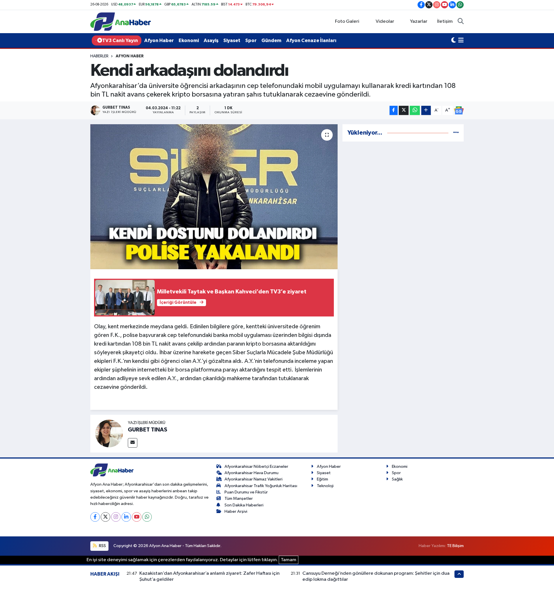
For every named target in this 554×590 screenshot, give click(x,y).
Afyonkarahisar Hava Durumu (251, 473)
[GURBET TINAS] (109, 433)
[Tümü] (456, 132)
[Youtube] (136, 517)
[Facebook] (95, 517)
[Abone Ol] (459, 110)
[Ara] (461, 21)
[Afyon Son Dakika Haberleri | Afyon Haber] (120, 21)
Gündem (271, 40)
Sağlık (397, 479)
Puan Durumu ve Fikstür (246, 492)
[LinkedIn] (126, 517)
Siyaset (231, 40)
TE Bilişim (455, 546)
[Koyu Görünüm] (453, 40)
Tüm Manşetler (238, 498)
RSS (102, 546)
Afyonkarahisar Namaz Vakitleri (253, 479)
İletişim (445, 21)
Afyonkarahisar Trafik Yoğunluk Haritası (260, 486)
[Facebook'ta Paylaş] (394, 110)
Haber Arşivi (235, 511)
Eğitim (322, 479)
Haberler (99, 56)
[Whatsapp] (147, 517)
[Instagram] (116, 517)
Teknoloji (325, 486)
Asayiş (211, 40)
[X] (105, 517)
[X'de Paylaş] (404, 110)
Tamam (288, 559)
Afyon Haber (159, 40)
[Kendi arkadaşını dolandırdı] (214, 196)
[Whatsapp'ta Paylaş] (415, 110)
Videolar (385, 21)
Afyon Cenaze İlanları (311, 40)
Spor (251, 40)
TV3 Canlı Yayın (120, 40)
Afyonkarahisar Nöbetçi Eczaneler (256, 466)
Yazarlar (418, 21)
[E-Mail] (132, 443)
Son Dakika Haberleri (243, 505)
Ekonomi (189, 40)
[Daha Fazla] (426, 110)
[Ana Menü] (461, 40)
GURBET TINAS (147, 430)
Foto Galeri (347, 21)
